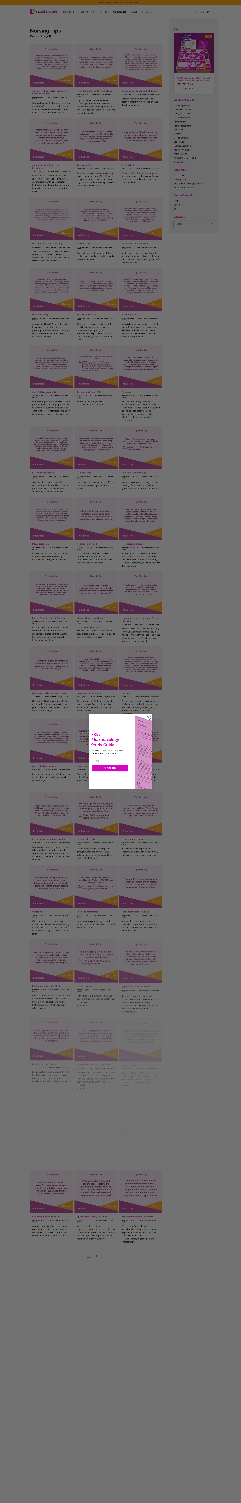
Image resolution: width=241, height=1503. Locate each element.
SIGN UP (110, 768)
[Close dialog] (148, 717)
